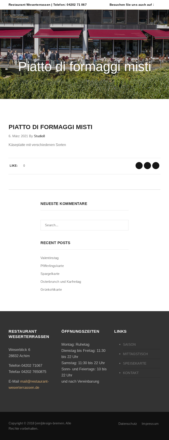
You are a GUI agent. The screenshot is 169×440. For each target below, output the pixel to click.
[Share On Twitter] (147, 165)
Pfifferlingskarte (52, 266)
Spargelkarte (50, 274)
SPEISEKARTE (134, 363)
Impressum (150, 423)
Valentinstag (49, 258)
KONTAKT (131, 373)
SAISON (129, 344)
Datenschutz (127, 423)
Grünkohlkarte (51, 289)
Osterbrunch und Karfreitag (60, 281)
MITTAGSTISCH (135, 354)
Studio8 (39, 136)
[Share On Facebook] (139, 165)
